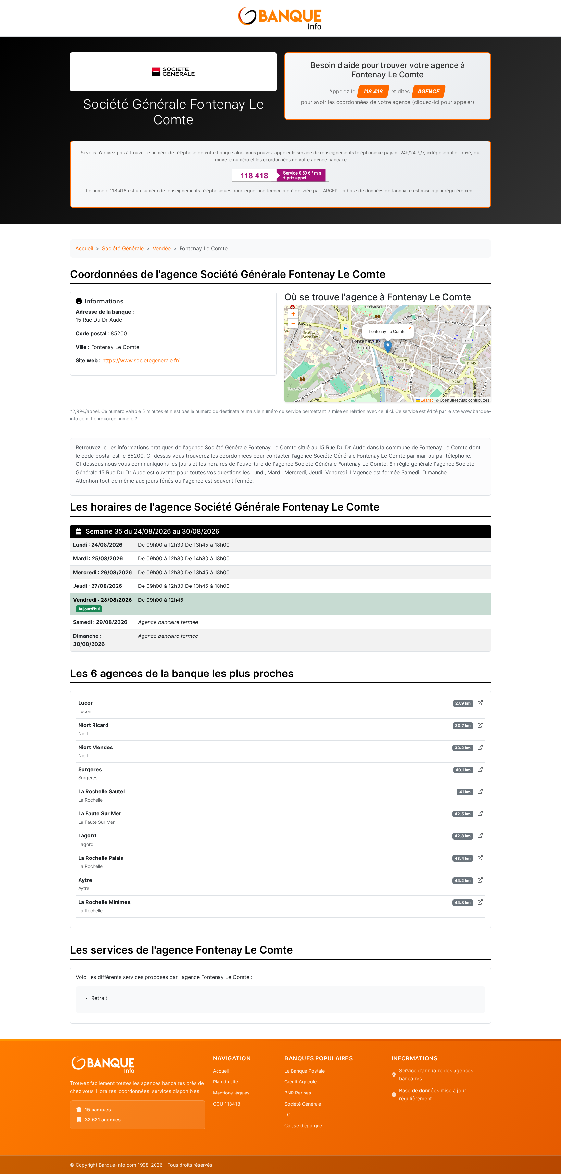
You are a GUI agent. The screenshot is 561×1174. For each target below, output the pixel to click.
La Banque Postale (304, 1071)
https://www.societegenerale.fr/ (141, 360)
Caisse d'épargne (303, 1125)
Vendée (162, 248)
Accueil (84, 248)
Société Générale (123, 248)
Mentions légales (231, 1092)
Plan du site (225, 1081)
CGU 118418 (226, 1103)
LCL (288, 1114)
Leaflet (426, 399)
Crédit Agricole (300, 1081)
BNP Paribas (297, 1092)
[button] (388, 347)
